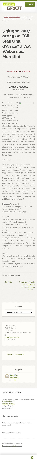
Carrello (28, 456)
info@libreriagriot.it (12, 337)
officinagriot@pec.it (8, 403)
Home (6, 17)
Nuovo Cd (8, 282)
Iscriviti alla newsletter (15, 355)
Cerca (18, 458)
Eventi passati (14, 17)
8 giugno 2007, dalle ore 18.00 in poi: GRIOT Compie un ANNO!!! (27, 286)
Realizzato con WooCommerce (12, 446)
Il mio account (6, 458)
